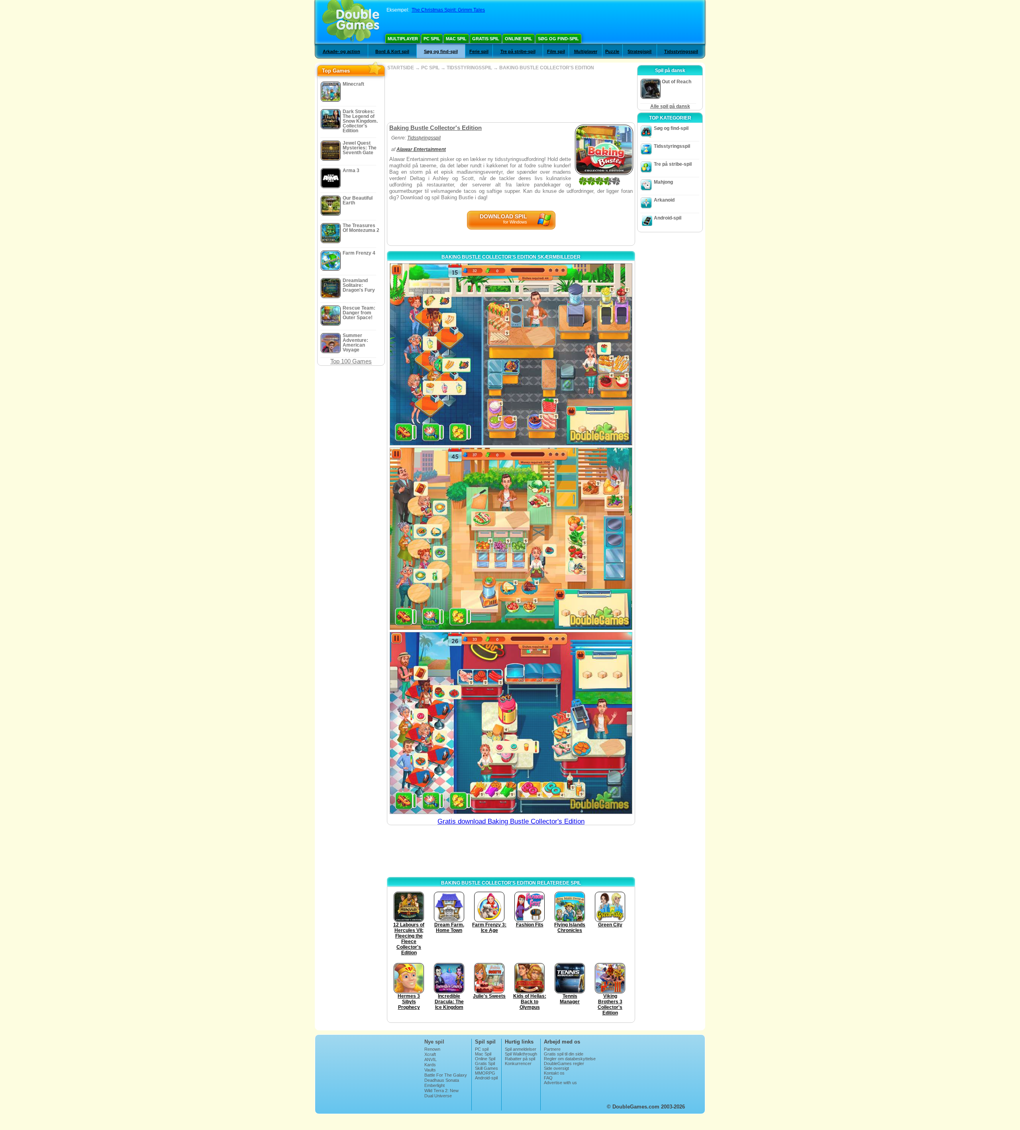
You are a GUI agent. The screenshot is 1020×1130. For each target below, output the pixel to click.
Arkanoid (664, 200)
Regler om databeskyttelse (570, 1058)
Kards (430, 1064)
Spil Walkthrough (521, 1054)
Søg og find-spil (558, 38)
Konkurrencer (518, 1063)
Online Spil (518, 38)
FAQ (548, 1077)
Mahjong (663, 182)
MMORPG (485, 1073)
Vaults (430, 1069)
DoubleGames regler (564, 1063)
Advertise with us (560, 1082)
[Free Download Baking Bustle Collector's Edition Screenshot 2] (511, 538)
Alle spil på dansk (670, 106)
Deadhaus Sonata (441, 1080)
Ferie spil (478, 51)
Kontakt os (554, 1073)
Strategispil (639, 51)
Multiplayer (403, 38)
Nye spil (434, 1042)
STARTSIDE (400, 68)
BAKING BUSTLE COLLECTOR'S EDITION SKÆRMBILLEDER (511, 257)
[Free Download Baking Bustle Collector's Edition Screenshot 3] (511, 723)
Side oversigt (556, 1068)
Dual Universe (438, 1095)
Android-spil (667, 218)
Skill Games (486, 1068)
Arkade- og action (341, 51)
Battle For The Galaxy (445, 1075)
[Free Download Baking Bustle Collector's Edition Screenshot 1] (511, 354)
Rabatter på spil (520, 1058)
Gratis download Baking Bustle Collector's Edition (511, 821)
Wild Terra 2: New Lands (441, 1093)
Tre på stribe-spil (518, 51)
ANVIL (430, 1059)
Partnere (552, 1049)
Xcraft (430, 1054)
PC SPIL (430, 68)
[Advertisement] (511, 96)
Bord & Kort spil (392, 51)
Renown (432, 1049)
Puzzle (612, 51)
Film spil (556, 51)
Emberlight (434, 1085)
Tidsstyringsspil (681, 51)
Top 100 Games (351, 361)
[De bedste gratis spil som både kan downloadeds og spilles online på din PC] (350, 22)
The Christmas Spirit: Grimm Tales (448, 10)
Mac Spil (456, 38)
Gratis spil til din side (563, 1054)
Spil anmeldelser (520, 1049)
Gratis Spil (485, 38)
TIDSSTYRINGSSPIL (469, 68)
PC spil (432, 38)
